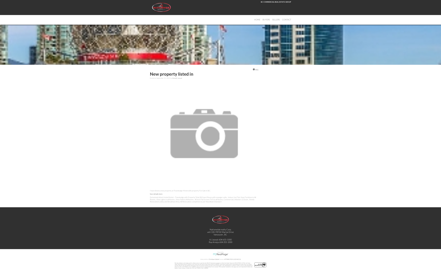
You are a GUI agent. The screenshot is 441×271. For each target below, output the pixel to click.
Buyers (266, 19)
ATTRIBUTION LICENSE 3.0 (232, 259)
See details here (156, 194)
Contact (286, 19)
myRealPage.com (220, 254)
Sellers (276, 19)
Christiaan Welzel (214, 259)
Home (257, 19)
